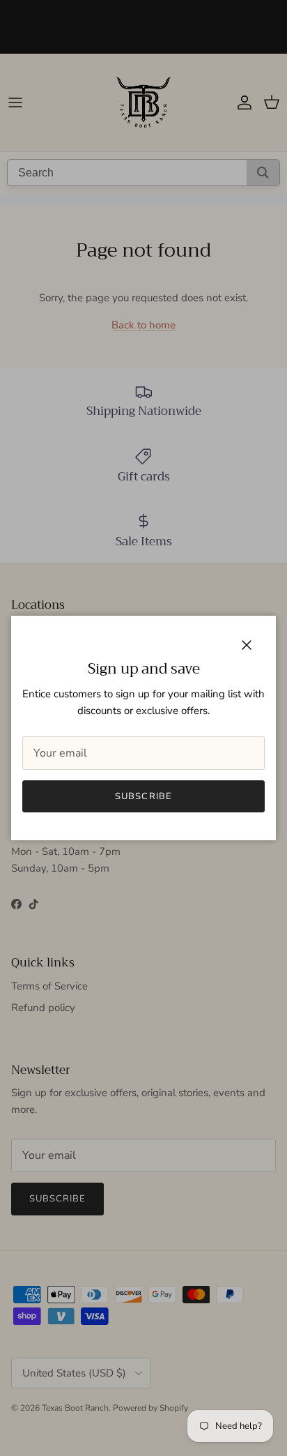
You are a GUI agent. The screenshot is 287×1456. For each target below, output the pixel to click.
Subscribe (143, 796)
